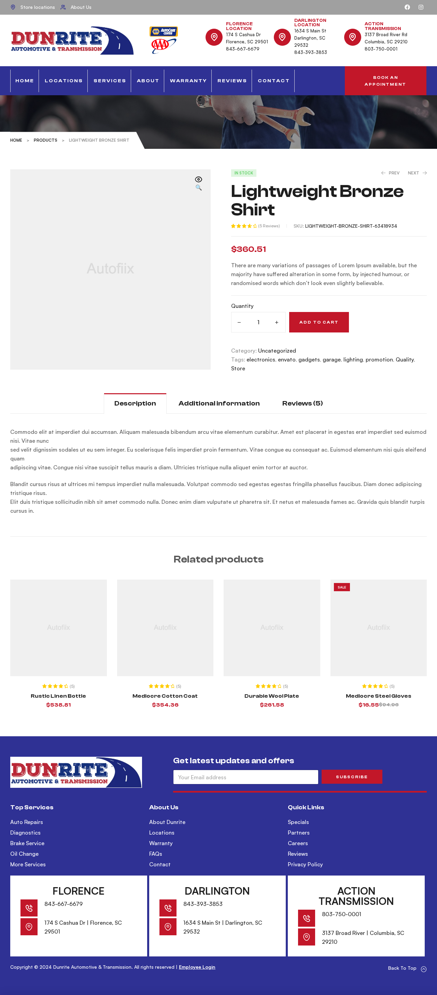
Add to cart (319, 322)
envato (287, 359)
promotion (379, 359)
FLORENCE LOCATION (239, 26)
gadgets (309, 359)
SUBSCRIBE (352, 776)
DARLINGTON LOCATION (310, 23)
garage (332, 359)
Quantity (242, 305)
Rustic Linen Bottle (58, 696)
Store (238, 368)
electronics (260, 359)
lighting (353, 359)
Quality (405, 359)
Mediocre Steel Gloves (378, 696)
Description (135, 403)
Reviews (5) (302, 403)
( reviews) (269, 225)
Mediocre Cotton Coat (165, 696)
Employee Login (197, 967)
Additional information (219, 403)
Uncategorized (277, 350)
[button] (385, 80)
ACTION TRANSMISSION (383, 26)
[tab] (135, 403)
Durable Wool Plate (271, 696)
